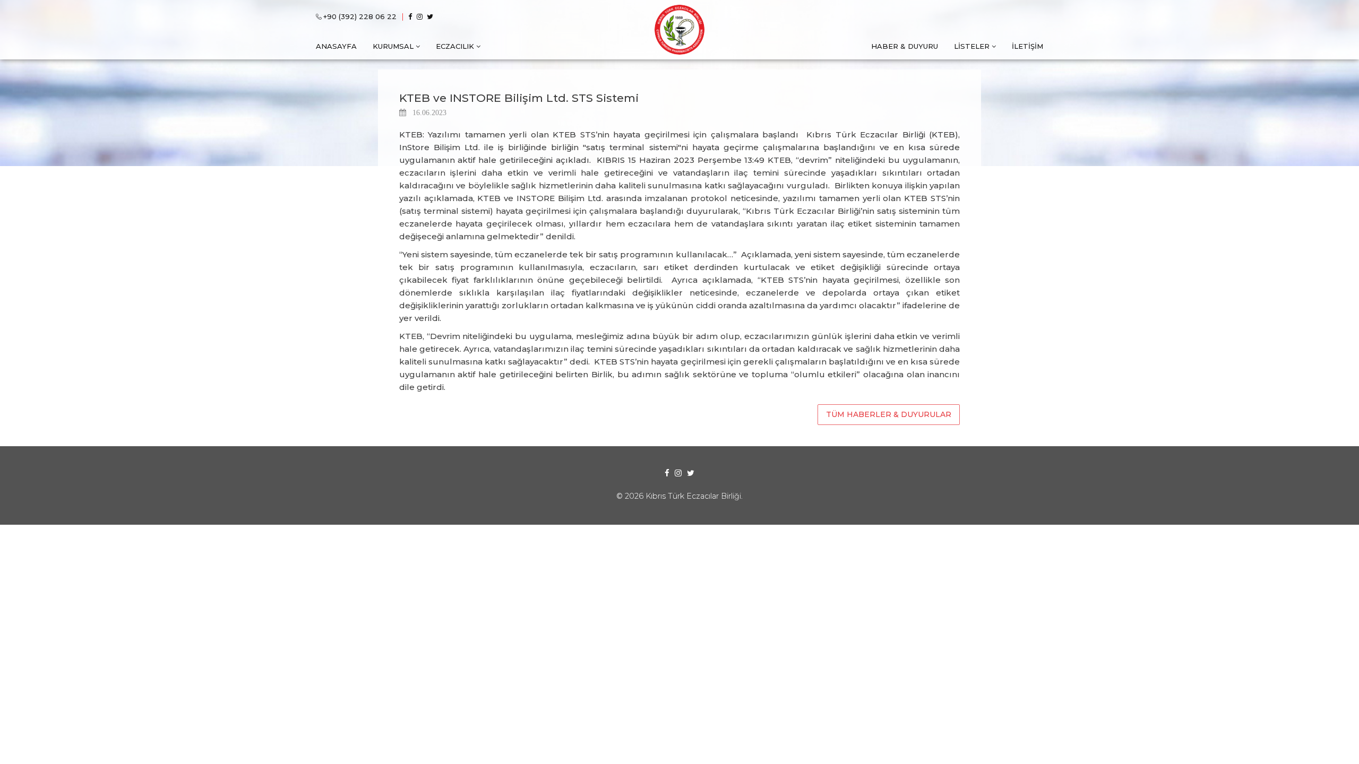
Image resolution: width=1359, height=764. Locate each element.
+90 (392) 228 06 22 (360, 16)
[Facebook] (412, 17)
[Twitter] (432, 17)
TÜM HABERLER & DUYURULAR (888, 414)
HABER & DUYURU (904, 46)
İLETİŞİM (1027, 46)
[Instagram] (422, 17)
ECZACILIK (455, 46)
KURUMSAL (393, 46)
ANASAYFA (336, 46)
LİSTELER (972, 46)
